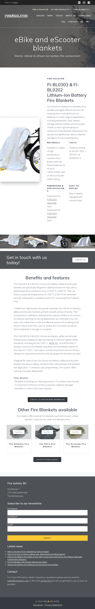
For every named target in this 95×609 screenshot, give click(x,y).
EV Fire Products (60, 9)
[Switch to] (88, 21)
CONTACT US (80, 260)
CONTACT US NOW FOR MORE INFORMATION (48, 399)
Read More (18, 432)
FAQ (63, 22)
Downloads (84, 15)
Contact (73, 22)
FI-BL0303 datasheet (52, 215)
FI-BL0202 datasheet (52, 201)
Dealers (40, 15)
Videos (59, 15)
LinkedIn (15, 2)
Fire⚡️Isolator (40, 9)
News (50, 15)
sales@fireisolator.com (18, 580)
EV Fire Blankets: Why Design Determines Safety (27, 562)
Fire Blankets (81, 9)
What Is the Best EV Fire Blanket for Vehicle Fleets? (28, 551)
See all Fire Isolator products (47, 459)
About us (70, 15)
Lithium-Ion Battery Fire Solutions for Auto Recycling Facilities (32, 565)
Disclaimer (38, 604)
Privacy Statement (53, 604)
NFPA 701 (53, 343)
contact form (46, 580)
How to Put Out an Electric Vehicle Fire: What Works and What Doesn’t (36, 554)
